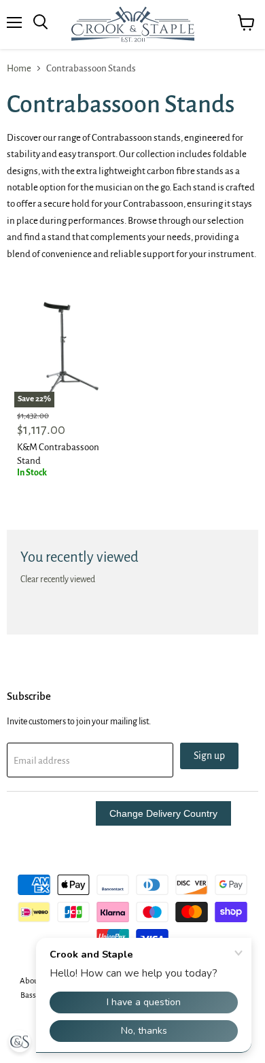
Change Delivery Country (163, 813)
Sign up (209, 755)
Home (19, 68)
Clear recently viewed (57, 579)
